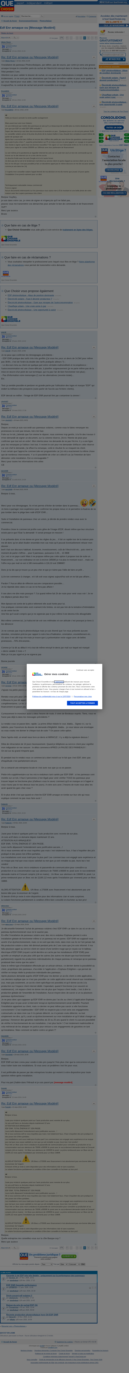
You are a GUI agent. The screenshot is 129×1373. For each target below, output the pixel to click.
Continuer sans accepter (85, 670)
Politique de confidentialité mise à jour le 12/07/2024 (51, 696)
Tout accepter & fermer (82, 703)
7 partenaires (59, 682)
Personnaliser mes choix (83, 696)
